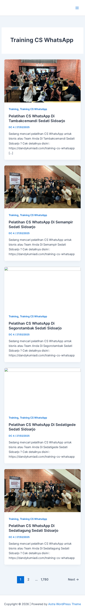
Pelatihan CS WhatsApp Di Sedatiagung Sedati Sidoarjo (33, 528)
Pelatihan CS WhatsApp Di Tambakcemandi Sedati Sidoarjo (37, 118)
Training (13, 109)
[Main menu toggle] (77, 8)
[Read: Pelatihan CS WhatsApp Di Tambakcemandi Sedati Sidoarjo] (42, 80)
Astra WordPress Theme (64, 604)
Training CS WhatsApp (33, 109)
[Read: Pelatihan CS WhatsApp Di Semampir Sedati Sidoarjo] (42, 186)
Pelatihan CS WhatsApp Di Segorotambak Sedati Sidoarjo (35, 325)
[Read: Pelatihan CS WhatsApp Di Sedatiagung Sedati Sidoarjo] (42, 490)
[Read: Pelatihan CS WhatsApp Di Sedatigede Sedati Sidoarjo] (42, 389)
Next (73, 579)
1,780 (44, 579)
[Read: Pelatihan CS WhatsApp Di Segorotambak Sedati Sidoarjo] (42, 288)
